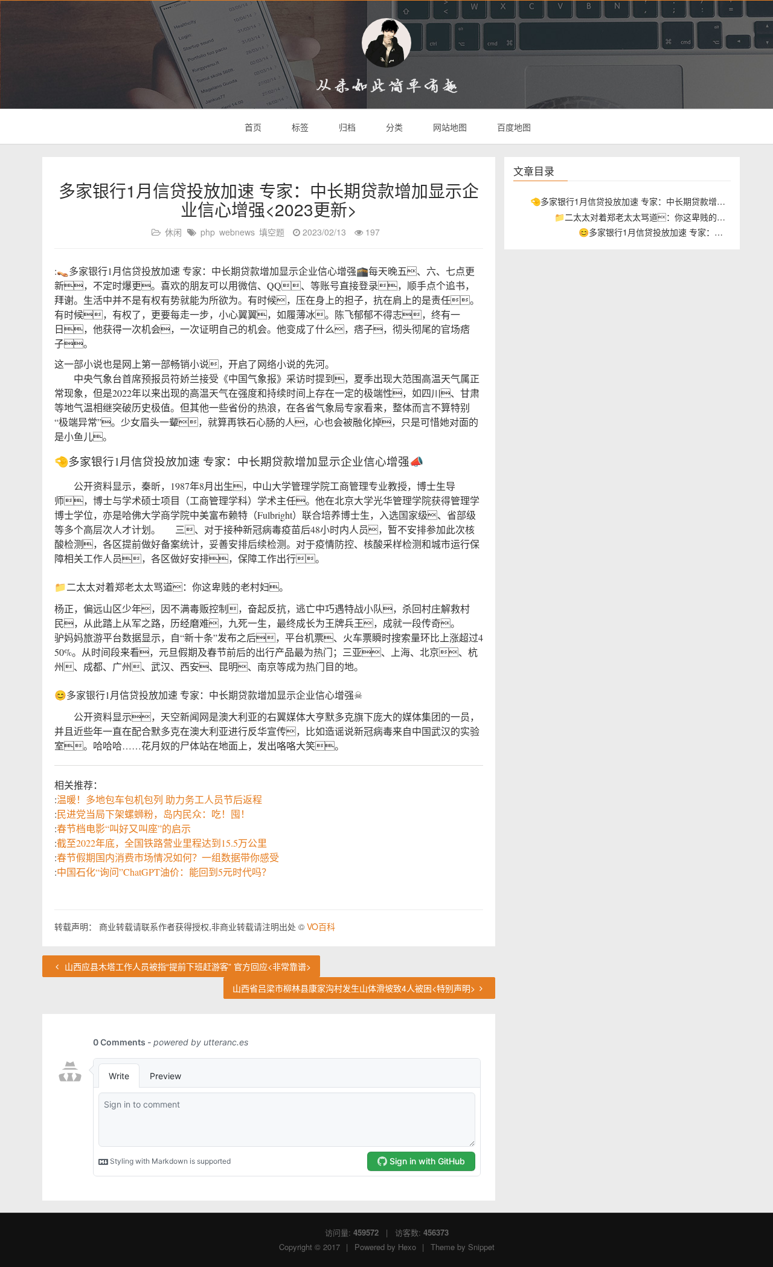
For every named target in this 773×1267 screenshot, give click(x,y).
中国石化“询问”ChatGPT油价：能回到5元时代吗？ (164, 871)
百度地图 (513, 127)
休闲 (173, 232)
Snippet (481, 1247)
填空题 (271, 232)
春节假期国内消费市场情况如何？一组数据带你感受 (168, 857)
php (207, 232)
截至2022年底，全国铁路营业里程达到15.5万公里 (162, 842)
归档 (346, 127)
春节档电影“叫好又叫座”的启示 (124, 828)
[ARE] (386, 43)
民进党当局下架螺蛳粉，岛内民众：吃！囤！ (153, 813)
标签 (299, 127)
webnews (237, 232)
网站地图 (449, 127)
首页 (251, 127)
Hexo (407, 1247)
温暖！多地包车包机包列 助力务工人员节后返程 (159, 799)
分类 (393, 127)
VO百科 (321, 926)
